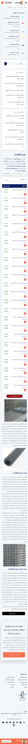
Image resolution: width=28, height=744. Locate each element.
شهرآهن (17, 3)
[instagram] (24, 722)
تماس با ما (12, 685)
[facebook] (11, 722)
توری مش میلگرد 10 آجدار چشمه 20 (17, 166)
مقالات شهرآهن (10, 682)
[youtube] (4, 722)
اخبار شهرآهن (24, 685)
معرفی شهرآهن (24, 677)
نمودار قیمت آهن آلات (22, 680)
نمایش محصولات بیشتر (15, 396)
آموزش (25, 687)
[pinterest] (7, 722)
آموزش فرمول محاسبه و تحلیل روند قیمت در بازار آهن (14, 654)
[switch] (23, 173)
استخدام (12, 687)
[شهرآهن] (21, 3)
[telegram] (21, 722)
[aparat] (17, 722)
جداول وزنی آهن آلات (9, 680)
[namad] (22, 696)
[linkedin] (14, 725)
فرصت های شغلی (23, 682)
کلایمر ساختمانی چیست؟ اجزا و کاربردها (14, 90)
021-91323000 (7, 18)
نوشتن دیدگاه (12, 613)
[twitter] (14, 722)
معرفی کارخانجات (10, 677)
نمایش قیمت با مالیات (18, 174)
